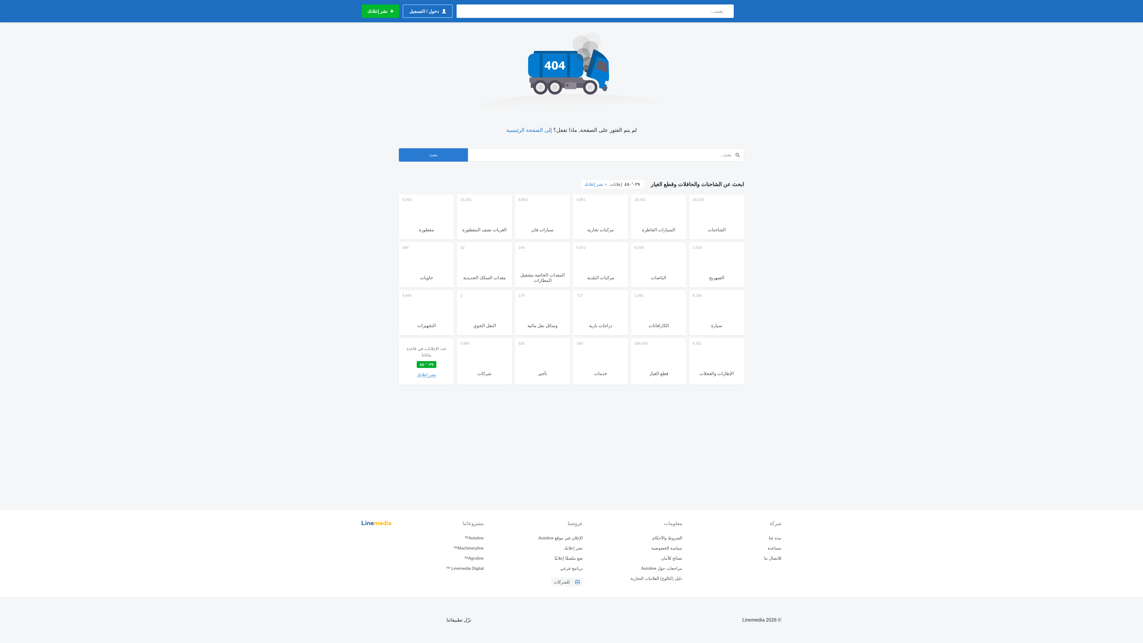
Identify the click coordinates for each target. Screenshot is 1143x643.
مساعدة (774, 548)
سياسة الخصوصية (666, 548)
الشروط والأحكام (667, 538)
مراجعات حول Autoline (661, 568)
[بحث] (728, 11)
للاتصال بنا (772, 558)
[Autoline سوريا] (760, 11)
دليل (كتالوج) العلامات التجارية (656, 578)
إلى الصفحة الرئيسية (529, 130)
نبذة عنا (775, 538)
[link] (426, 361)
